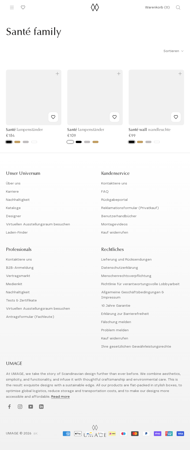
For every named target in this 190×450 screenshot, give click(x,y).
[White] (34, 142)
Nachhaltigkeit (18, 200)
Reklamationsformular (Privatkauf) (130, 208)
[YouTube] (30, 407)
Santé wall (149, 130)
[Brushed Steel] (26, 142)
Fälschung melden (116, 322)
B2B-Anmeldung (20, 268)
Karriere (12, 191)
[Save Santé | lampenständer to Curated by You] (53, 117)
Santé (24, 130)
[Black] (9, 142)
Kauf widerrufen (114, 232)
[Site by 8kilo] (36, 434)
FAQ (105, 191)
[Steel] (148, 142)
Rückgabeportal (114, 200)
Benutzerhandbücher (119, 216)
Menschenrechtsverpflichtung (126, 276)
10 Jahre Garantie (115, 305)
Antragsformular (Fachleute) (30, 317)
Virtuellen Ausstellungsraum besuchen (38, 224)
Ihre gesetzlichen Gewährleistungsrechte (136, 346)
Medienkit (14, 284)
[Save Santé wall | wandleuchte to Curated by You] (176, 117)
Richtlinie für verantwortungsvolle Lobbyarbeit (140, 284)
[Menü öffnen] (11, 7)
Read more (60, 396)
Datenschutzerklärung (119, 268)
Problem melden (115, 330)
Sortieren (172, 51)
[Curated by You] (22, 7)
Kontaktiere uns (114, 183)
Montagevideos (114, 224)
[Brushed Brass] (17, 142)
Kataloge (13, 208)
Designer (13, 216)
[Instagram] (19, 407)
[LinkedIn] (41, 407)
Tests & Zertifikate (21, 300)
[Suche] (178, 7)
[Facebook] (9, 407)
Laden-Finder (17, 232)
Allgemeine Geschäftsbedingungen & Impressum (132, 295)
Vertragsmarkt (18, 276)
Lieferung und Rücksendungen (126, 259)
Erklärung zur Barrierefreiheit (125, 314)
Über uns (13, 183)
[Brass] (140, 142)
